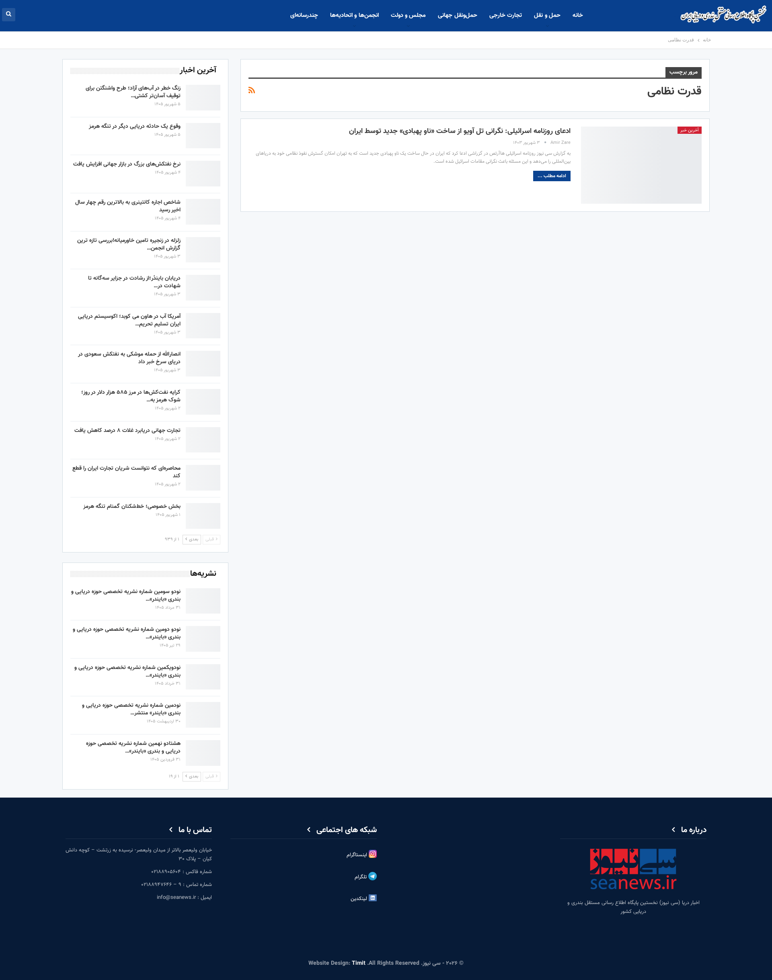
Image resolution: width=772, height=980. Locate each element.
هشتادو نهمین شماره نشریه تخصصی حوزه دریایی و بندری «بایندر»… (133, 747)
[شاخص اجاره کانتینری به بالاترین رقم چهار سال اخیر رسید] (203, 212)
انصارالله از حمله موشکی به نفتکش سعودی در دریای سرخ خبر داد (129, 358)
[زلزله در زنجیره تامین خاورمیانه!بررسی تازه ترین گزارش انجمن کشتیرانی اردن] (203, 250)
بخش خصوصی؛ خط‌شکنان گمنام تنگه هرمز (132, 506)
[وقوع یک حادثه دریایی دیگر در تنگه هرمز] (203, 136)
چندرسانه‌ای (304, 15)
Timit (358, 963)
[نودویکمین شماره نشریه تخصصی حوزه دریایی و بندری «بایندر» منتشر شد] (203, 677)
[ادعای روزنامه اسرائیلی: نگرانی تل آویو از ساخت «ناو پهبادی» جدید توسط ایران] (641, 165)
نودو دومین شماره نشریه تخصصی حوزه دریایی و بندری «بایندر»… (127, 633)
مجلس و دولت (408, 15)
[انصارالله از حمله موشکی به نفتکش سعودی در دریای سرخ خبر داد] (203, 363)
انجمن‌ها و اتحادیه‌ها (354, 15)
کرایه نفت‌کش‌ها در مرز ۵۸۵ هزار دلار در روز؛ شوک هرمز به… (131, 396)
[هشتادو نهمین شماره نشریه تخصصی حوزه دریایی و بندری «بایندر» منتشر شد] (203, 753)
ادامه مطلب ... (552, 176)
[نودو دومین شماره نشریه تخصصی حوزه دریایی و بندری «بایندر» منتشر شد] (203, 639)
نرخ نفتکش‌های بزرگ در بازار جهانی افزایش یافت (127, 164)
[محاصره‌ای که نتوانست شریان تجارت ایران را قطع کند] (203, 478)
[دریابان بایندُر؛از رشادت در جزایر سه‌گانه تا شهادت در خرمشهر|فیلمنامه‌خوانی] (203, 288)
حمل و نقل (547, 15)
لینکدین (360, 899)
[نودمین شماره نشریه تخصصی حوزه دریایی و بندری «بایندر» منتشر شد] (203, 715)
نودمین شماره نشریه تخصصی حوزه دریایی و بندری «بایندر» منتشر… (131, 709)
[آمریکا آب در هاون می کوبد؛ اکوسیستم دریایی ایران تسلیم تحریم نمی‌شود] (203, 326)
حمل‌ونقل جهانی (457, 15)
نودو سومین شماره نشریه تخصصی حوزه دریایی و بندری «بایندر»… (126, 595)
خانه (578, 15)
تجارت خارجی (505, 15)
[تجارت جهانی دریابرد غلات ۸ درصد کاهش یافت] (203, 440)
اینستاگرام (358, 855)
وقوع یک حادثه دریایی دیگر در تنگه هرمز (135, 126)
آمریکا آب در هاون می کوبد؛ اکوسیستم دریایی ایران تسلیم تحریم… (129, 320)
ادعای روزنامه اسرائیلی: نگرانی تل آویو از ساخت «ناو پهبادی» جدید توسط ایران (460, 131)
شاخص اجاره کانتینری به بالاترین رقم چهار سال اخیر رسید (128, 206)
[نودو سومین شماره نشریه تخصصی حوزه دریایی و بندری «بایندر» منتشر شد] (203, 601)
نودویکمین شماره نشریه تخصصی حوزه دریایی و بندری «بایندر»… (127, 671)
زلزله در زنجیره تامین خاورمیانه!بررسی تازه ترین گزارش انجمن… (129, 244)
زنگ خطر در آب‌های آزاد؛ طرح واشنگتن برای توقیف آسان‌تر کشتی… (133, 92)
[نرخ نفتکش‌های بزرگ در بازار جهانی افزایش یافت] (203, 173)
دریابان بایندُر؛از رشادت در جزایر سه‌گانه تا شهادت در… (134, 282)
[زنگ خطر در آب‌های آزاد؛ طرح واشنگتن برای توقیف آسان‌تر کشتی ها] (203, 97)
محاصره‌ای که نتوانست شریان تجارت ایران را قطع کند (126, 472)
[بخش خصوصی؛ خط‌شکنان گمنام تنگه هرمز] (203, 516)
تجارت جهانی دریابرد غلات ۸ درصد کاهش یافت (127, 430)
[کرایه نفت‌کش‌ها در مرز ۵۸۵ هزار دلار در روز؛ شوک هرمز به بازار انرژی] (203, 402)
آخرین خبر (689, 130)
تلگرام (361, 877)
